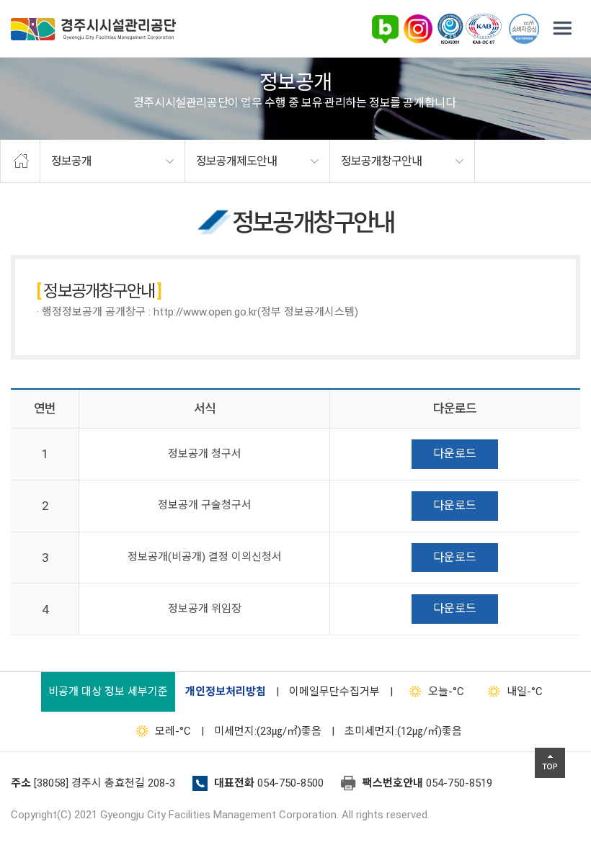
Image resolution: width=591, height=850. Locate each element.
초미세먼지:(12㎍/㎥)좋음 (403, 731)
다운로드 (454, 453)
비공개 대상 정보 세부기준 (108, 691)
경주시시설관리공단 (93, 29)
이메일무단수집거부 (334, 691)
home (20, 161)
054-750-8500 (290, 783)
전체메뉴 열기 (562, 29)
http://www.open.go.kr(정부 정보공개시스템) (256, 311)
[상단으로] (550, 763)
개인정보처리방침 (225, 691)
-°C (446, 691)
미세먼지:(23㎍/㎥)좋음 (267, 731)
